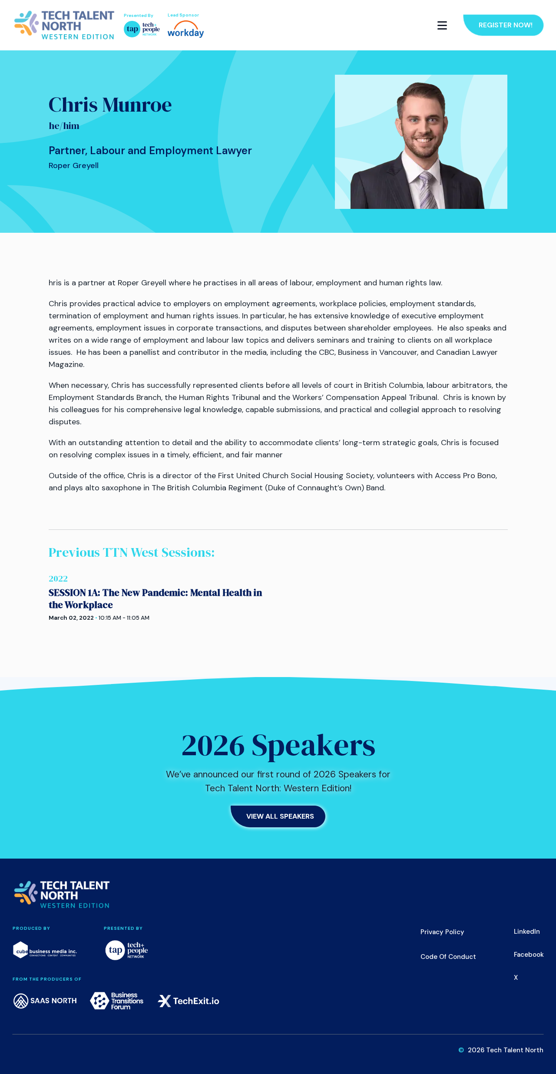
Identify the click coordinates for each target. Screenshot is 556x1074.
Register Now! (506, 25)
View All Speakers (280, 816)
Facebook (529, 954)
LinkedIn (527, 931)
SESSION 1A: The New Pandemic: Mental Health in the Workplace (155, 598)
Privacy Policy (442, 932)
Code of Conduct (448, 956)
